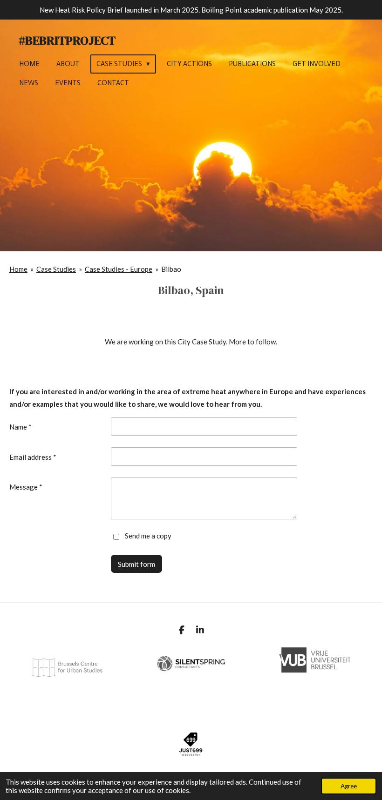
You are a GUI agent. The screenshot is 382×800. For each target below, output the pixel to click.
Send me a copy (148, 536)
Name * (20, 427)
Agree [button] (349, 786)
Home (18, 269)
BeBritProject (67, 40)
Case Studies (56, 269)
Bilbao (171, 269)
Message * (25, 487)
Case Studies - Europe (118, 269)
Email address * (32, 457)
